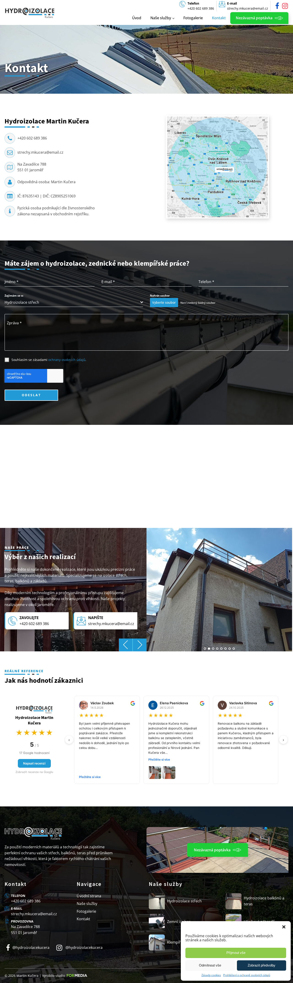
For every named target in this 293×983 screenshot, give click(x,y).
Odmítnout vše (210, 965)
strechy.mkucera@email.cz (40, 152)
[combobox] (74, 302)
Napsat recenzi (34, 763)
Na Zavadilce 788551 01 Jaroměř (31, 167)
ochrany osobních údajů (66, 360)
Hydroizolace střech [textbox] (22, 302)
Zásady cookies (211, 975)
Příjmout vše (235, 953)
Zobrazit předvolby (261, 965)
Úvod (136, 17)
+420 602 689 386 (32, 138)
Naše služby (160, 17)
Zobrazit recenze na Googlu (34, 772)
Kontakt (219, 17)
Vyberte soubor (164, 302)
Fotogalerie (193, 17)
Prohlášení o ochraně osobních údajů (246, 975)
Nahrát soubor (160, 296)
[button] (284, 927)
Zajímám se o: (14, 296)
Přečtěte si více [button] (90, 776)
